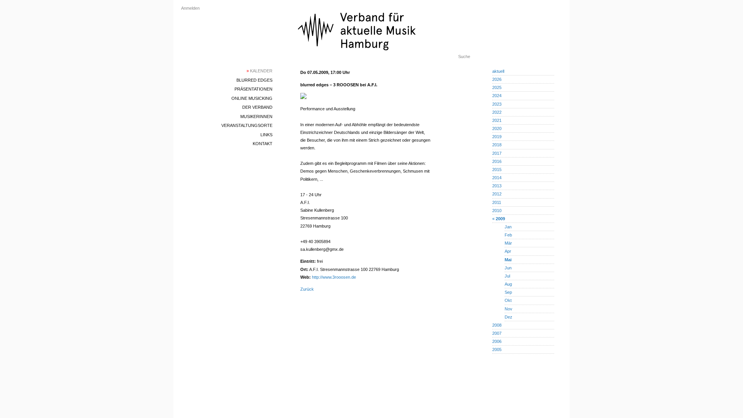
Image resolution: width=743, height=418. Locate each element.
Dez (508, 317)
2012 (497, 194)
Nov (508, 309)
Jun (508, 268)
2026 (497, 79)
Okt (508, 300)
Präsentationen (253, 89)
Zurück (307, 289)
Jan (508, 226)
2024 (497, 95)
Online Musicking (251, 98)
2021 (497, 120)
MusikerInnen (256, 116)
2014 (497, 177)
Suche (464, 56)
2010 (497, 210)
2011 (496, 202)
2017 (497, 153)
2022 (497, 112)
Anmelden (190, 8)
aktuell (498, 71)
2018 (497, 144)
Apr (508, 251)
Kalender (259, 71)
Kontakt (262, 143)
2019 (497, 136)
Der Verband (257, 107)
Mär (508, 243)
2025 (497, 87)
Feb (508, 235)
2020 (497, 128)
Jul (507, 276)
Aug (508, 284)
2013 (497, 185)
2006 (497, 341)
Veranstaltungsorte (246, 125)
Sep (508, 292)
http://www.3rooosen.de (334, 277)
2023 (497, 104)
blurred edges (254, 80)
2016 (497, 161)
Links (266, 134)
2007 (497, 333)
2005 (497, 349)
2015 (497, 169)
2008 (497, 325)
